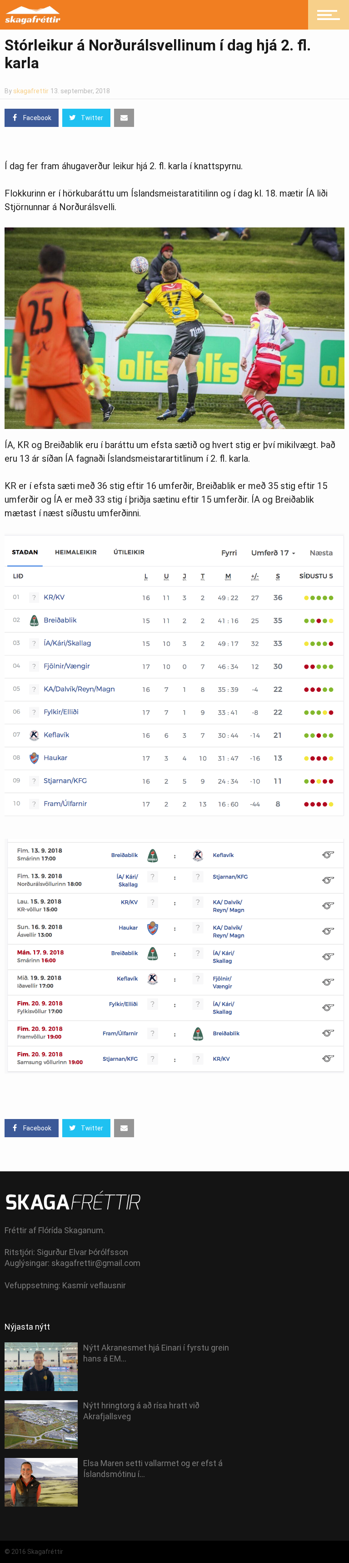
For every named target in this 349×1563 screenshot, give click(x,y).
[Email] (124, 118)
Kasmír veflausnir (94, 1285)
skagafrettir (31, 91)
